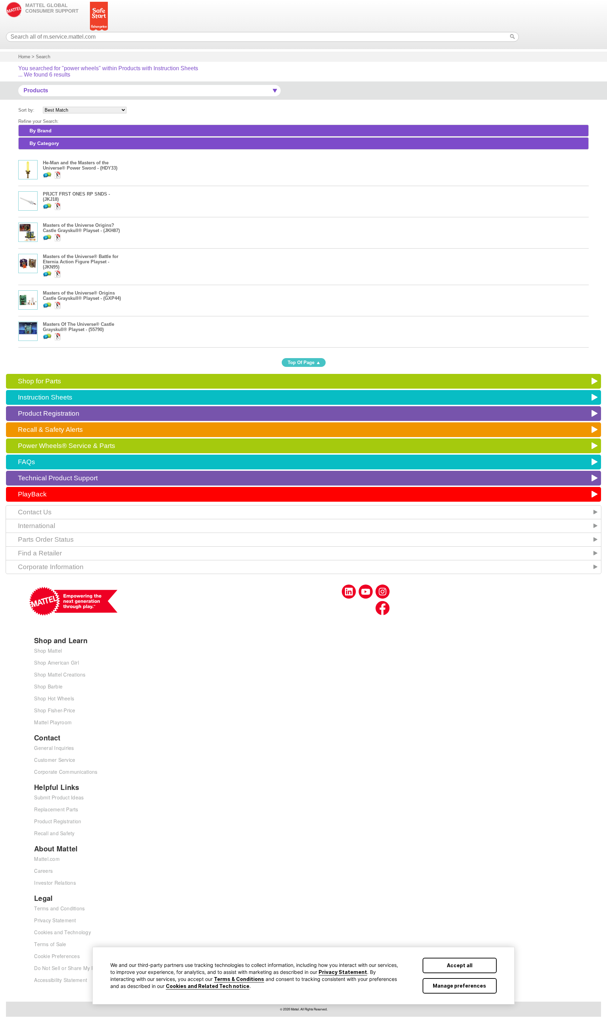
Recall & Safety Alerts (50, 429)
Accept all (459, 965)
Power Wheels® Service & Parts (66, 445)
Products (36, 90)
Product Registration (48, 413)
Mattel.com (47, 858)
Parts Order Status (46, 539)
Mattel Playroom (53, 722)
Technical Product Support (58, 478)
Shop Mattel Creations (59, 674)
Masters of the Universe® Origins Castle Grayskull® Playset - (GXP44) (82, 295)
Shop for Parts (39, 381)
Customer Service (54, 759)
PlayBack (32, 494)
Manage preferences (459, 986)
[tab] (303, 131)
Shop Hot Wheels (54, 698)
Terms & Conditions (239, 979)
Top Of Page (301, 362)
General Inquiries (54, 747)
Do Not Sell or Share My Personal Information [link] (86, 967)
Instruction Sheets (45, 397)
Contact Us (35, 512)
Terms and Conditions (59, 908)
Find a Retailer (40, 553)
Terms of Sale (50, 944)
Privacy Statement (343, 972)
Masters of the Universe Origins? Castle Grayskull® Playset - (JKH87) (81, 228)
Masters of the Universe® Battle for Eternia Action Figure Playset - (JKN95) (80, 262)
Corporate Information (51, 567)
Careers (43, 870)
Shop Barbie (48, 686)
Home (24, 56)
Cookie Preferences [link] (57, 956)
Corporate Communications (65, 771)
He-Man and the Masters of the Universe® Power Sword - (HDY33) (80, 165)
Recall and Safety (54, 833)
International (36, 525)
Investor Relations (55, 882)
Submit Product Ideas (59, 797)
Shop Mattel (48, 650)
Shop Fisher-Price (54, 710)
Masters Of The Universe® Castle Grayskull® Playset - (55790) (78, 327)
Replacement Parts (56, 809)
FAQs (26, 462)
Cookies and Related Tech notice (207, 986)
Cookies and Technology (62, 932)
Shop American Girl (56, 662)
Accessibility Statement (60, 979)
